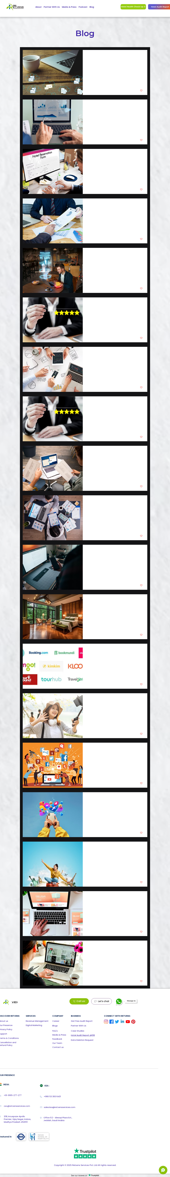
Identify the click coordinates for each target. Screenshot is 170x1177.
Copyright (59, 1165)
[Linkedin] (122, 1022)
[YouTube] (128, 1022)
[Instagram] (106, 1022)
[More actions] (142, 55)
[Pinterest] (133, 1022)
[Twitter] (117, 1022)
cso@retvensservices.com (17, 1106)
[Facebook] (111, 1022)
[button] (82, 1021)
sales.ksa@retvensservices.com (59, 1107)
